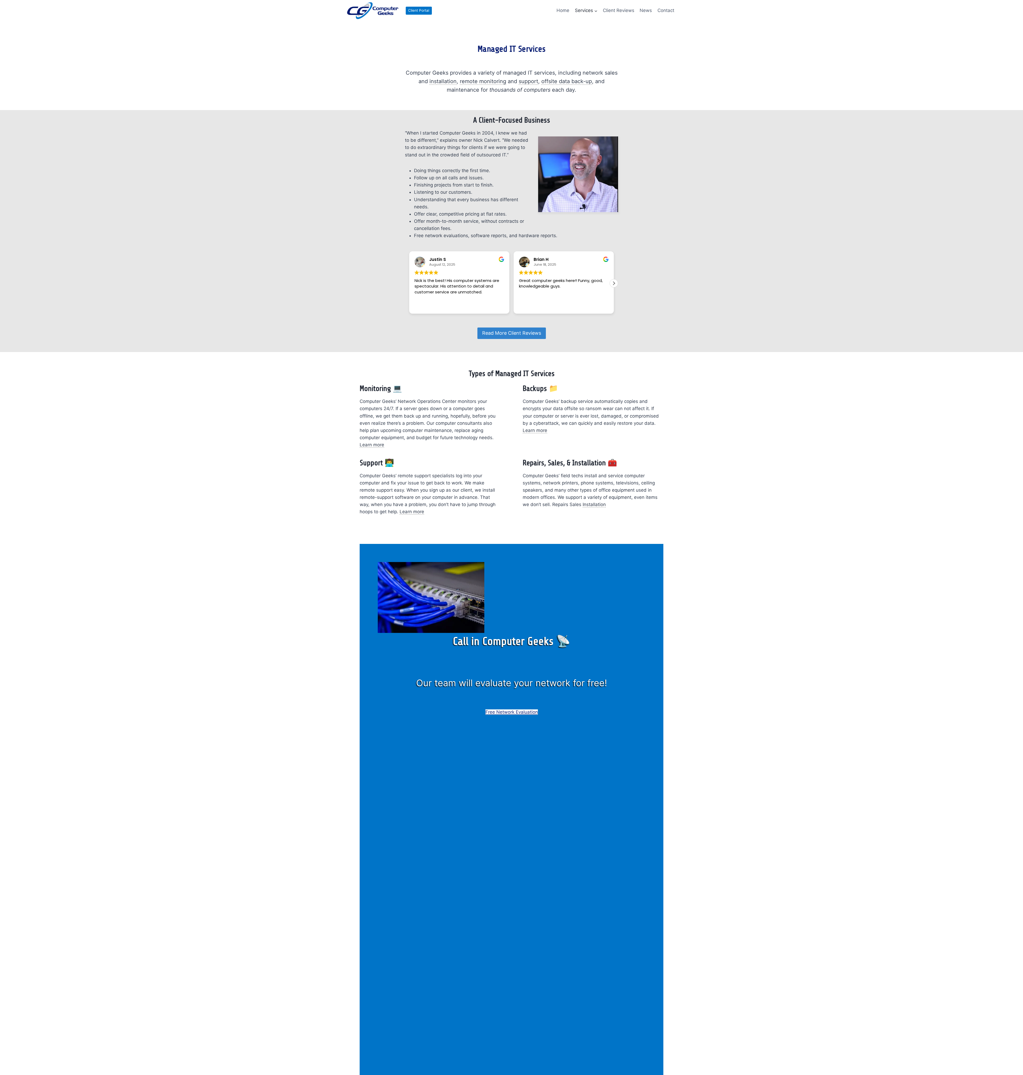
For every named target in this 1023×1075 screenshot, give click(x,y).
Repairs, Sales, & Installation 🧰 (570, 463)
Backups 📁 (540, 388)
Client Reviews (618, 10)
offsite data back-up (566, 81)
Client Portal (418, 10)
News (646, 10)
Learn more (372, 444)
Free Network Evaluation (511, 712)
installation (443, 81)
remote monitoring (483, 81)
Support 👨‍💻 (377, 463)
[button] (614, 283)
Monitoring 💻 (381, 388)
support (528, 81)
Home (563, 10)
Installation (594, 504)
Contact (665, 10)
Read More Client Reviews (511, 333)
